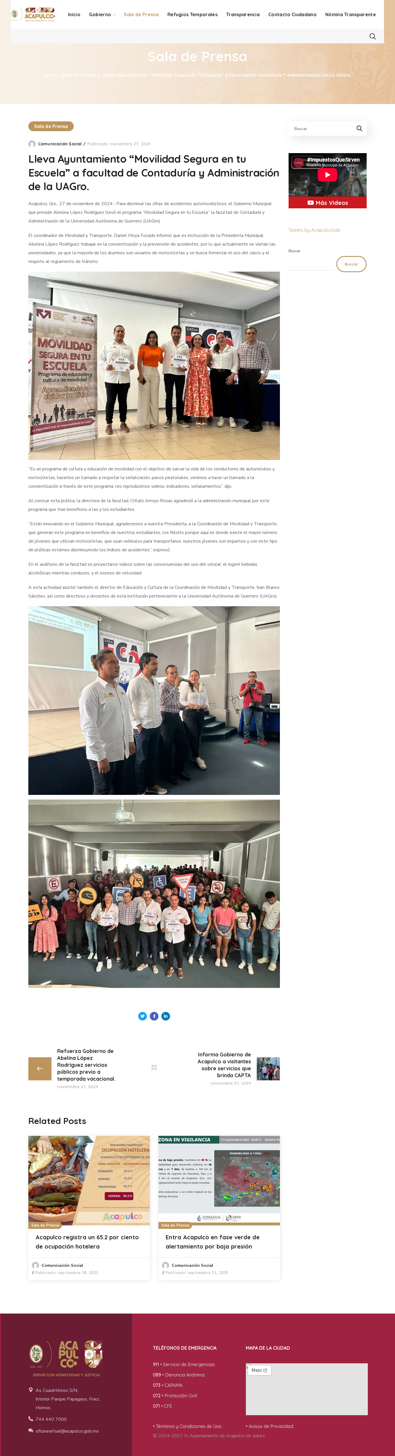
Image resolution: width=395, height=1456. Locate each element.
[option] (89, 1208)
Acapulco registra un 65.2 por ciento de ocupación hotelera (87, 1242)
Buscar (294, 251)
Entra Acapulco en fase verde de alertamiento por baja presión (213, 1242)
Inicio (49, 75)
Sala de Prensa (79, 75)
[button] (372, 36)
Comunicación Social (60, 143)
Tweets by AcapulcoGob (314, 230)
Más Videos (331, 202)
